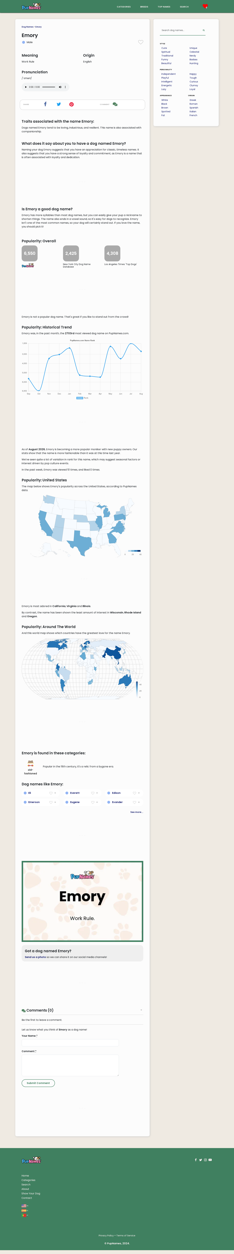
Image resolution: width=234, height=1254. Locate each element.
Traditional (167, 55)
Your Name (30, 1035)
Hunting (194, 63)
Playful (165, 77)
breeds (144, 6)
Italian (193, 111)
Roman (194, 103)
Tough (193, 77)
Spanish (194, 107)
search (184, 6)
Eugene (75, 802)
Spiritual (165, 51)
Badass (193, 59)
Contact (26, 1198)
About (25, 1189)
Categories (28, 1180)
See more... (136, 812)
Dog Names (27, 26)
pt (27, 1215)
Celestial (194, 51)
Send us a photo (35, 957)
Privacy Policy (106, 1235)
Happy (193, 74)
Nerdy (193, 55)
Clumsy (194, 85)
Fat (163, 115)
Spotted (165, 111)
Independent (168, 74)
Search (25, 1184)
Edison (116, 793)
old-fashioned (30, 771)
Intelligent (166, 81)
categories (124, 6)
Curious (194, 81)
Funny (164, 59)
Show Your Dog (30, 1193)
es (27, 1210)
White (164, 100)
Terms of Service (125, 1235)
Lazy (163, 89)
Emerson (34, 802)
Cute (164, 48)
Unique (193, 48)
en (27, 1205)
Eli (29, 793)
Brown (164, 107)
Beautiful (166, 63)
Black (164, 103)
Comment (29, 1051)
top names (164, 6)
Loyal (192, 89)
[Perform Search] (204, 30)
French (193, 115)
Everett (75, 793)
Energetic (166, 85)
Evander (117, 802)
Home (25, 1175)
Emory (38, 26)
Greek (193, 100)
